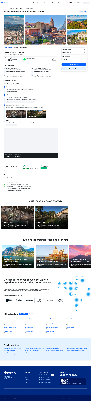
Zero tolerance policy (83, 398)
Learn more (17, 226)
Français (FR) (64, 391)
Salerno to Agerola (70, 318)
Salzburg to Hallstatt (8, 352)
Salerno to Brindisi (8, 323)
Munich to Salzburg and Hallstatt (32, 354)
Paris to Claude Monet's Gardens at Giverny (55, 352)
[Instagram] (64, 375)
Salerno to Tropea (70, 327)
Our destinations (37, 2)
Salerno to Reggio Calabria (10, 327)
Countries (12, 8)
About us (27, 374)
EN (71, 2)
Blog (26, 377)
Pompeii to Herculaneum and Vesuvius (54, 350)
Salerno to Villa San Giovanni (52, 327)
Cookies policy (57, 398)
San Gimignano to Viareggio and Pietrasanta (77, 348)
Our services (25, 2)
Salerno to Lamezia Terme (30, 327)
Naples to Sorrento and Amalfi (52, 348)
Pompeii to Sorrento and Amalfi (32, 350)
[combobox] (74, 49)
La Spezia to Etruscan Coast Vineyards (12, 348)
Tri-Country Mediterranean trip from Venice (34, 348)
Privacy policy (63, 398)
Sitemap (27, 382)
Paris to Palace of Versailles (52, 354)
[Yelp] (75, 375)
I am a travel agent (51, 363)
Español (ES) (25, 391)
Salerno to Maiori (49, 318)
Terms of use (50, 398)
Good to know (23, 47)
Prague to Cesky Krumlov (30, 352)
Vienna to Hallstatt (71, 354)
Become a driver (62, 2)
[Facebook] (61, 375)
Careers (27, 379)
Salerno (21, 8)
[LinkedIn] (67, 375)
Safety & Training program (72, 398)
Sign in (87, 2)
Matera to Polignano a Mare (10, 350)
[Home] (5, 3)
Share (84, 11)
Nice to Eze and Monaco (72, 352)
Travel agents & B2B (48, 2)
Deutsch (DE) (44, 391)
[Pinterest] (70, 375)
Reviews (16, 47)
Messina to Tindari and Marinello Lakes (75, 350)
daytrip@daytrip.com (46, 382)
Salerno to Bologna (8, 331)
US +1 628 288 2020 (46, 377)
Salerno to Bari (28, 318)
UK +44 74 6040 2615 (46, 379)
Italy (17, 8)
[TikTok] (73, 375)
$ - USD (77, 2)
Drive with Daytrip (40, 363)
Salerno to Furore (8, 318)
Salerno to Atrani (28, 323)
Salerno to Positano (50, 331)
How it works (8, 47)
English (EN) (6, 391)
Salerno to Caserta (29, 331)
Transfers (6, 8)
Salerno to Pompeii (50, 323)
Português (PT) (84, 391)
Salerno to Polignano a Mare (72, 323)
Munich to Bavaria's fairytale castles (12, 354)
